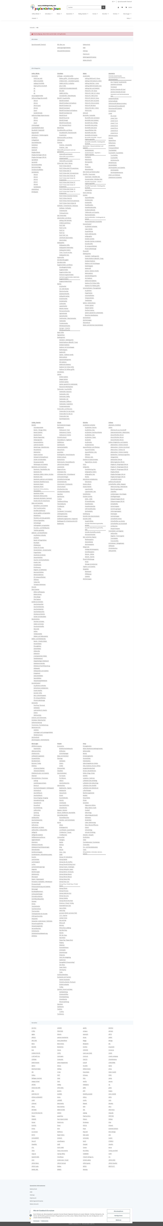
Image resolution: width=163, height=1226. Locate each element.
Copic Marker (89, 229)
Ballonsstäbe (86, 751)
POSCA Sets (88, 110)
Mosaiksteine (37, 449)
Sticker (33, 904)
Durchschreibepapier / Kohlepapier (44, 788)
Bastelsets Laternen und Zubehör (43, 479)
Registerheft (35, 132)
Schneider (86, 1138)
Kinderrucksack (61, 457)
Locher (33, 864)
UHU (33, 1160)
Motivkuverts (35, 874)
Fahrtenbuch (37, 790)
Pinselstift (86, 251)
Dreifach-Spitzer (64, 382)
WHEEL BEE (35, 1169)
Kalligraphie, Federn (90, 472)
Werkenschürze (38, 735)
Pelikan (111, 1119)
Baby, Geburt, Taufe (90, 807)
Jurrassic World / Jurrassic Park (68, 913)
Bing (60, 847)
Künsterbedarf (87, 224)
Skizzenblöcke (89, 542)
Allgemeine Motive (90, 805)
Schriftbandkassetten (38, 899)
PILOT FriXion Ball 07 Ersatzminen (68, 168)
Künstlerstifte (89, 244)
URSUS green (86, 1163)
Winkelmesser (113, 162)
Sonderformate (38, 113)
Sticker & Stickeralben (40, 459)
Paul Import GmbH (62, 1119)
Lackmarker (62, 303)
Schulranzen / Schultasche (64, 484)
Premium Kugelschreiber (66, 274)
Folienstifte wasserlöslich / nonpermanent (66, 157)
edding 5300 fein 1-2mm (92, 83)
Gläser (61, 825)
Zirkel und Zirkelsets (114, 175)
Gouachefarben (38, 557)
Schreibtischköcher (37, 896)
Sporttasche (60, 496)
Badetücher (60, 523)
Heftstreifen (114, 533)
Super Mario (62, 967)
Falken (33, 1075)
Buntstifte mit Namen (91, 135)
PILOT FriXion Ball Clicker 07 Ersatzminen (67, 185)
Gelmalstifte (88, 190)
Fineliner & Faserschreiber (90, 459)
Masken (85, 795)
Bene (33, 1043)
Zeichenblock (86, 317)
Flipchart (34, 775)
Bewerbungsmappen (117, 489)
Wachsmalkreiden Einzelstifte (93, 221)
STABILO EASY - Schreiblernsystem (69, 81)
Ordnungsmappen (116, 511)
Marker (59, 284)
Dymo (110, 1065)
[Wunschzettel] (122, 7)
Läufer (85, 1100)
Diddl (60, 854)
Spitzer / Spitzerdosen (89, 303)
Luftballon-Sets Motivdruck (90, 788)
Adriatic (111, 1031)
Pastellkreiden (89, 205)
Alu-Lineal (113, 116)
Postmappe (114, 514)
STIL (33, 1147)
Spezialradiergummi (65, 359)
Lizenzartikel (60, 837)
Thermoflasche (61, 504)
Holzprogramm (38, 440)
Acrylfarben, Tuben (90, 437)
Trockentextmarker (64, 406)
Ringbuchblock (36, 152)
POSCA (85, 1125)
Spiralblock (35, 160)
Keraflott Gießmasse (39, 510)
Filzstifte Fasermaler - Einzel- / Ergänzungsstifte (93, 182)
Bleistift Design (63, 120)
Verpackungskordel (37, 926)
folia (84, 1078)
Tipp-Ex (34, 1154)
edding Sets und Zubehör (92, 88)
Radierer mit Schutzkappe (66, 347)
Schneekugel (37, 523)
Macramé (36, 629)
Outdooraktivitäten (62, 974)
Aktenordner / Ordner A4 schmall (120, 447)
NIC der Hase (63, 935)
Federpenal (60, 427)
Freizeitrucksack (61, 437)
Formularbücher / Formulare (40, 778)
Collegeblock (35, 140)
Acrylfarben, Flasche (90, 427)
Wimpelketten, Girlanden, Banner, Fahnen (92, 853)
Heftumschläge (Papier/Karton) (40, 115)
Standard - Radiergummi (66, 340)
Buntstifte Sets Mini (90, 132)
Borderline (60, 1047)
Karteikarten (35, 172)
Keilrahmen (88, 481)
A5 (34, 91)
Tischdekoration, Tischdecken (91, 842)
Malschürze (88, 159)
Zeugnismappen (115, 528)
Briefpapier (35, 192)
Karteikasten (37, 187)
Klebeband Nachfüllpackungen (40, 847)
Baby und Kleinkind (62, 756)
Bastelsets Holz (38, 477)
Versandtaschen (36, 928)
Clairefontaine (113, 1059)
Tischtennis (60, 1014)
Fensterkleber (38, 643)
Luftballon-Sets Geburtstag (90, 783)
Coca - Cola (62, 852)
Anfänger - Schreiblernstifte (65, 76)
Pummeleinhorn (64, 947)
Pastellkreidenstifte (90, 207)
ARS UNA (34, 1040)
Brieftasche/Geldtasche (66, 748)
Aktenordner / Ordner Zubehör (119, 452)
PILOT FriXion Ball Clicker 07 (67, 182)
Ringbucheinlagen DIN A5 (39, 157)
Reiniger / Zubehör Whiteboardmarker (64, 329)
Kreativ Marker (38, 690)
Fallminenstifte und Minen (64, 137)
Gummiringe (35, 822)
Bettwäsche (62, 790)
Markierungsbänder (88, 793)
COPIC (59, 1053)
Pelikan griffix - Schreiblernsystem (69, 78)
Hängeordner (114, 457)
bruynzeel (111, 1047)
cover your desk (87, 1053)
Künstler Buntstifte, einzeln (93, 532)
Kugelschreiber (63, 270)
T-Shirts (59, 499)
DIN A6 (36, 108)
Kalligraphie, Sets (90, 474)
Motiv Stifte (60, 332)
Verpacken (35, 918)
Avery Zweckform (62, 1040)
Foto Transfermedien (40, 508)
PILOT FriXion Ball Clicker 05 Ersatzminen (67, 179)
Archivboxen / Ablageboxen (116, 543)
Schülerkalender (62, 481)
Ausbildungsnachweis (40, 783)
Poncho (61, 800)
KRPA (110, 1097)
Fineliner (59, 142)
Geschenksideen (62, 773)
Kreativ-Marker (87, 486)
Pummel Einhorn (113, 1128)
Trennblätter (114, 538)
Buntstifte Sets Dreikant (91, 120)
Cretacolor (60, 1059)
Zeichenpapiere (89, 544)
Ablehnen (118, 1220)
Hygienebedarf (36, 840)
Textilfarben (88, 300)
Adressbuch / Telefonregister (40, 135)
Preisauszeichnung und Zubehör (41, 886)
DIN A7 (36, 182)
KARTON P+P (35, 1094)
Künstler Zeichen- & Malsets (93, 241)
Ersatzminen (62, 135)
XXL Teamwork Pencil (65, 125)
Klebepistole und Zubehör (41, 671)
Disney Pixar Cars (64, 881)
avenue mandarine (62, 1037)
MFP (84, 1106)
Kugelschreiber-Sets (65, 272)
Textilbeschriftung (62, 501)
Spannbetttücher (64, 805)
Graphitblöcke (89, 231)
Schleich (59, 1138)
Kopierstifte (60, 257)
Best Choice (60, 1043)
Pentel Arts (60, 1122)
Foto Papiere (37, 599)
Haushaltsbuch (38, 795)
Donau (59, 1065)
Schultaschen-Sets (62, 489)
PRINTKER (60, 1031)
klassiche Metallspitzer (91, 315)
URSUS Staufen (113, 1163)
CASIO (110, 1053)
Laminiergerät (36, 862)
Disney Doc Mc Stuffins (65, 862)
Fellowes (85, 1075)
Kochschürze (61, 459)
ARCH (110, 1034)
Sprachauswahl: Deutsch (125, 1)
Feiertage (60, 758)
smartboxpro (61, 1141)
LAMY (33, 1100)
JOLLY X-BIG (62, 86)
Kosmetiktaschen (64, 817)
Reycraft (85, 1132)
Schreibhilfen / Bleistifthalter (67, 95)
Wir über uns (61, 44)
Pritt (58, 1128)
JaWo (84, 1087)
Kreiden (85, 195)
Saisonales (35, 703)
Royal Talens (60, 1135)
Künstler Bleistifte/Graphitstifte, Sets (94, 528)
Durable (85, 1065)
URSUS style (35, 1166)
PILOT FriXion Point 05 (65, 198)
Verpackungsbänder (37, 923)
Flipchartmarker (63, 291)
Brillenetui (62, 751)
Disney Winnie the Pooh (66, 900)
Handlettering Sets (90, 469)
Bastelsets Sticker (39, 493)
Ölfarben (36, 579)
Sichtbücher (114, 526)
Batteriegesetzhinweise (89, 57)
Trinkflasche (60, 506)
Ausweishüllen (36, 758)
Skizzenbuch (86, 322)
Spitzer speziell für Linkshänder (68, 384)
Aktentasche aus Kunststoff (118, 430)
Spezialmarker (63, 316)
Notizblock (35, 145)
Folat (58, 1078)
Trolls (60, 972)
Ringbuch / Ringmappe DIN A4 (119, 464)
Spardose (60, 494)
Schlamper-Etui (61, 472)
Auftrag (36, 780)
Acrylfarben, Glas (90, 430)
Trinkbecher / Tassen (65, 832)
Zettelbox (34, 936)
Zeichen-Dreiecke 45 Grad (118, 89)
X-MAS (61, 766)
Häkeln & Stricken (39, 624)
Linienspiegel (35, 125)
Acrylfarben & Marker (91, 226)
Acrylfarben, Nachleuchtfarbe (93, 432)
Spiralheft (34, 162)
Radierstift (62, 352)
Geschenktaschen (64, 783)
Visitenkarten (35, 931)
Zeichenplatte (114, 170)
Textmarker (62, 321)
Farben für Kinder (39, 547)
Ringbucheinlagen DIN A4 (39, 155)
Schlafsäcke (62, 803)
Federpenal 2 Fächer (65, 432)
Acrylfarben (88, 290)
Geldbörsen (60, 442)
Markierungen (36, 872)
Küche (59, 822)
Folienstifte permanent (65, 154)
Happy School (35, 1081)
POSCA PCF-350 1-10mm (92, 108)
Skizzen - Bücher (89, 557)
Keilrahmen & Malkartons (41, 688)
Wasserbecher (89, 169)
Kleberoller (37, 651)
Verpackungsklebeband (40, 680)
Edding (59, 1069)
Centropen (60, 1056)
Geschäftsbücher (36, 142)
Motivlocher (37, 452)
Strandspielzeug (64, 997)
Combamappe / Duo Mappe (118, 494)
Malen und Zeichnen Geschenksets (93, 325)
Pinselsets (88, 167)
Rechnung (36, 815)
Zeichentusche (115, 160)
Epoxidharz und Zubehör (41, 505)
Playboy (61, 942)
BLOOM (34, 1047)
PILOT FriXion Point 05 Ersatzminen (69, 201)
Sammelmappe (115, 516)
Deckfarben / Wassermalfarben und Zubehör (93, 147)
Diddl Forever (35, 1062)
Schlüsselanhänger (62, 477)
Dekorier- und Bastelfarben (39, 533)
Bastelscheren (38, 435)
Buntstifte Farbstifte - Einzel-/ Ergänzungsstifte (93, 138)
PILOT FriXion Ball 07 (65, 166)
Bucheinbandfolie (37, 164)
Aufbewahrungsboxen (38, 756)
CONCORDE (112, 1062)
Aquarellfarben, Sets (91, 452)
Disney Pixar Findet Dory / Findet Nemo (68, 885)
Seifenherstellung (37, 722)
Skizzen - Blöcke (89, 554)
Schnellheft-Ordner (116, 479)
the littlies (86, 1150)
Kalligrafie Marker (64, 296)
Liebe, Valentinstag (90, 822)
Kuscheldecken (63, 798)
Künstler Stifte (38, 693)
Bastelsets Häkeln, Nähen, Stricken (43, 474)
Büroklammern (36, 761)
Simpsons (62, 955)
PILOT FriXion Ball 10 (65, 171)
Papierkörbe (37, 748)
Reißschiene (112, 143)
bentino (111, 1028)
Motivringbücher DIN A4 (117, 462)
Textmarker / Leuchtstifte (64, 389)
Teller (84, 840)
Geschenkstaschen (39, 611)
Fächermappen (115, 506)
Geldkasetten (35, 817)
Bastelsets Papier (38, 484)
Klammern (35, 842)
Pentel (33, 1122)
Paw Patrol (62, 937)
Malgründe (86, 547)
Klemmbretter (36, 849)
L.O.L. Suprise (63, 915)
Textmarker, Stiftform (65, 401)
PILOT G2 (61, 233)
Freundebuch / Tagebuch (64, 440)
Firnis (84, 464)
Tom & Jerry (62, 969)
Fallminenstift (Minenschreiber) (117, 103)
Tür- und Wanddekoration (90, 847)
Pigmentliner (61, 335)
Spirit (84, 1141)
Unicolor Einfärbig (90, 832)
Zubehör (87, 576)
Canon (59, 1050)
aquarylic (85, 1034)
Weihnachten (37, 715)
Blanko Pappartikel (39, 437)
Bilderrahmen (38, 594)
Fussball (87, 810)
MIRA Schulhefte (38, 81)
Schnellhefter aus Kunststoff (119, 523)
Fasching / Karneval (39, 705)
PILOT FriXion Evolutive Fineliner (68, 196)
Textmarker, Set (63, 399)
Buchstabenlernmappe (63, 425)
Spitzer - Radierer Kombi (66, 354)
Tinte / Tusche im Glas (65, 252)
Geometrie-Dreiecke (116, 84)
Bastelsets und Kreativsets (39, 467)
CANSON (85, 1050)
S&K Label (86, 1135)
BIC (109, 1043)
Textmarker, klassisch (65, 391)
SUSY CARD (60, 1147)
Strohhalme (86, 837)
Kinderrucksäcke (64, 984)
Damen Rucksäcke (64, 979)
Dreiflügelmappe (115, 496)
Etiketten (34, 766)
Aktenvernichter (36, 751)
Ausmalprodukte (38, 427)
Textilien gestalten (39, 530)
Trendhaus (60, 1157)
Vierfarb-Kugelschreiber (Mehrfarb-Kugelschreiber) (69, 278)
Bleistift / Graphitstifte (63, 98)
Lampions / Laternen (89, 778)
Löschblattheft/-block (38, 127)
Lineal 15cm (114, 118)
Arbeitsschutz (35, 753)
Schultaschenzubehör (63, 491)
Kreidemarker (63, 301)
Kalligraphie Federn (65, 250)
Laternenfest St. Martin (40, 710)
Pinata (85, 800)
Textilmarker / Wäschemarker (67, 318)
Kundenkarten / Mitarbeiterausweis (42, 854)
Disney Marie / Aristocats (66, 872)
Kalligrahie (86, 467)
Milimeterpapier (113, 135)
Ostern (36, 712)
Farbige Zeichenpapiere (91, 549)
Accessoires (60, 746)
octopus (85, 1031)
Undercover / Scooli (62, 1160)
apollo (84, 1028)
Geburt (61, 780)
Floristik (34, 587)
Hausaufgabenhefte (37, 95)
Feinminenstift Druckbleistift (117, 106)
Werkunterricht (36, 727)
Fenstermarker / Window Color (93, 179)
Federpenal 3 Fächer (65, 435)
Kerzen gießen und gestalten (42, 513)
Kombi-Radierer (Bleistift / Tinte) (68, 342)
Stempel (34, 901)
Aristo (84, 1037)
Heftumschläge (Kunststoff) (39, 98)
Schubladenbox (113, 548)
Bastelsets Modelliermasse (41, 481)
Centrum (85, 1056)
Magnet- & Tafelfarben (40, 570)
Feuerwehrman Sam (65, 905)
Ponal (58, 1125)
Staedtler (34, 1144)
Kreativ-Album (87, 484)
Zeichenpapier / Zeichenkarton (40, 740)
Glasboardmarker (64, 293)
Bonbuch (36, 785)
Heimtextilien (61, 785)
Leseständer (60, 467)
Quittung (36, 812)
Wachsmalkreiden (90, 215)
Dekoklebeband (38, 658)
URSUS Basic (35, 1163)
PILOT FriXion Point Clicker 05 (67, 203)
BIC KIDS (61, 91)
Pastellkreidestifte (90, 506)
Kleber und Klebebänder (39, 639)
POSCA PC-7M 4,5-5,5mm (92, 103)
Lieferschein (37, 810)
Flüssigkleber (37, 646)
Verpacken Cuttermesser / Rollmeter (42, 921)
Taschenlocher (36, 906)
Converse (111, 1050)
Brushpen (36, 542)
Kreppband (37, 673)
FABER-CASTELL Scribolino (66, 83)
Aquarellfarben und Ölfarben (91, 447)
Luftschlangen (87, 790)
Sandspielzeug (63, 992)
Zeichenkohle (89, 511)
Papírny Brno (86, 1116)
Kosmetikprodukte (62, 815)
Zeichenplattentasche (117, 172)
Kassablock (37, 805)
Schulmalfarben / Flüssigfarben (92, 288)
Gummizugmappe (116, 509)
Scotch (110, 1138)
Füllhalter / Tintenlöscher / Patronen (67, 205)
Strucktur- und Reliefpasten (41, 528)
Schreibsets (60, 372)
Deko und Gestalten (37, 503)
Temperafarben (89, 298)
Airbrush (85, 113)
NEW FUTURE (61, 1110)
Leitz (110, 1100)
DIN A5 (36, 103)
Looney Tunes (63, 918)
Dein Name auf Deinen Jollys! (91, 172)
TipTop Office (61, 1154)
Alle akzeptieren (118, 1211)
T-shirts (61, 1011)
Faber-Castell (112, 1072)
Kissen (61, 795)
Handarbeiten (36, 619)
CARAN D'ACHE (36, 1053)
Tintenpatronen (63, 213)
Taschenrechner (36, 909)
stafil (58, 1144)
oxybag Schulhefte (39, 83)
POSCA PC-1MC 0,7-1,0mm (92, 93)
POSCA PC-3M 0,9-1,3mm (92, 98)
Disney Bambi (63, 859)
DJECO (33, 1065)
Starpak (85, 1144)
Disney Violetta (63, 898)
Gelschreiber (63, 240)
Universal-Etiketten (39, 768)
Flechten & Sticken (39, 621)
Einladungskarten (88, 756)
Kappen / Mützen (62, 810)
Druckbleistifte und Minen (64, 130)
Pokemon (62, 945)
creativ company (113, 1056)
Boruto (61, 849)
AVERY (110, 1037)
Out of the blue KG (37, 1113)
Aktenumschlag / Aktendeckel (119, 486)
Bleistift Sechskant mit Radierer (68, 110)
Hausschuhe (60, 449)
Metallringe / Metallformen (41, 447)
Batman (61, 844)
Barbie (61, 842)
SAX (110, 1135)
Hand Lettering (87, 192)
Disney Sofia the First (65, 893)
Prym (84, 1128)
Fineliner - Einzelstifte (65, 145)
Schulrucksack (61, 486)
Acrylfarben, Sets (90, 435)
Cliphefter (113, 491)
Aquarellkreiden (89, 197)
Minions (61, 925)
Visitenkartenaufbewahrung (40, 933)
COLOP (85, 1062)
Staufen (111, 1144)
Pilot (110, 1122)
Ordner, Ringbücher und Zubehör (118, 442)
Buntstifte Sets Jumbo (91, 125)
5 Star (59, 1072)
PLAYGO (34, 1125)
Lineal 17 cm (114, 123)
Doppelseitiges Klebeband (41, 661)
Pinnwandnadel (36, 884)
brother (85, 1047)
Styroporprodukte (39, 462)
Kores (59, 1097)
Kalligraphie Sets (64, 255)
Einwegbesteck (87, 746)
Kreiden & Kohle (89, 239)
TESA (33, 1150)
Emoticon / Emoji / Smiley (66, 903)
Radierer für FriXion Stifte (66, 367)
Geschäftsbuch (38, 793)
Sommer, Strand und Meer (64, 989)
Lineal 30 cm (114, 128)
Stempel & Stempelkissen (41, 457)
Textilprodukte (38, 634)
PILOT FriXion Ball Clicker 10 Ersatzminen (67, 192)
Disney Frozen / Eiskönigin (66, 867)
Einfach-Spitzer (63, 377)
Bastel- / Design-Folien (40, 430)
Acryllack (36, 537)
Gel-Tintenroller (61, 215)
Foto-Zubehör (35, 589)
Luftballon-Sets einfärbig (90, 780)
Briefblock (34, 137)
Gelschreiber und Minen (64, 218)
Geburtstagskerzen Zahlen (90, 763)
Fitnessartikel (61, 768)
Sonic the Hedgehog (65, 957)
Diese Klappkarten (62, 1062)
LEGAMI (59, 1028)
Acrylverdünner (89, 444)
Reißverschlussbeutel (115, 481)
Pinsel (86, 164)
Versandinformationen (63, 51)
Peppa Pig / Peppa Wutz (66, 940)
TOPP (110, 1154)
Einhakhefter (114, 504)
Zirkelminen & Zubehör (115, 177)
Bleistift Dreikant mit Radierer (67, 103)
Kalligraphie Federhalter (66, 247)
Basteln (34, 425)
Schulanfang (88, 830)
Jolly (33, 1091)
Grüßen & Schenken (37, 602)
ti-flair (33, 1031)
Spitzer (59, 374)
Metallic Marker (63, 308)
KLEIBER (59, 1094)
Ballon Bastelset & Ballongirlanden (93, 748)
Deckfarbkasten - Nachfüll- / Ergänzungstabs (93, 153)
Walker (59, 1166)
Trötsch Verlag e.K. (88, 1157)
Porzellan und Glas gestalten (42, 518)
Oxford (59, 1113)
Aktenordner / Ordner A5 (118, 449)
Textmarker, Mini (64, 394)
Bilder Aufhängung (39, 592)
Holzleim (36, 730)
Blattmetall (88, 571)
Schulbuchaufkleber (37, 169)
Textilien (59, 1009)
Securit (34, 1141)
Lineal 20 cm (114, 125)
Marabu (111, 1103)
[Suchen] (103, 7)
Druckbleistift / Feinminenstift (67, 132)
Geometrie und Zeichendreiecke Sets (120, 95)
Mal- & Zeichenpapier (40, 695)
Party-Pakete (86, 798)
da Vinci (34, 1028)
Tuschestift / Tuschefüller (116, 153)
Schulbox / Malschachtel (39, 720)
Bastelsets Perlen (38, 486)
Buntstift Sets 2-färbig (91, 123)
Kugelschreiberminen (65, 281)
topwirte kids (35, 1157)
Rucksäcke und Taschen (64, 977)
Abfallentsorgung (37, 746)
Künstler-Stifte (87, 518)
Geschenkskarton (38, 609)
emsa (110, 1069)
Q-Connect (35, 1132)
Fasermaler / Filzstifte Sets (92, 177)
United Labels (87, 1160)
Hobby (59, 1084)
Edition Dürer (87, 1069)
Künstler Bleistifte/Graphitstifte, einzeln (94, 524)
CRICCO (85, 1059)
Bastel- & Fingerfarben (40, 540)
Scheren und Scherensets (39, 717)
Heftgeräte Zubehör (37, 835)
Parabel (111, 138)
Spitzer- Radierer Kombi (92, 271)
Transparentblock (114, 148)
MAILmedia (60, 1103)
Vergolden (86, 569)
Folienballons (86, 761)
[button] (118, 7)
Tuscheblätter (112, 150)
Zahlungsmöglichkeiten (64, 47)
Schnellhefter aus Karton (118, 521)
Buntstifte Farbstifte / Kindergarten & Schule (95, 142)
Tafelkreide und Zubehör (92, 212)
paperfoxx (60, 1116)
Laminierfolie (35, 859)
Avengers (62, 840)
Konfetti (85, 775)
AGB (84, 47)
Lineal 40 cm (114, 130)
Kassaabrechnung (39, 800)
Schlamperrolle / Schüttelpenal (66, 474)
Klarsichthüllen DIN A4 (117, 437)
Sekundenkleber (38, 675)
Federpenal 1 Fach (64, 430)
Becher (85, 753)
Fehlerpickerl (61, 140)
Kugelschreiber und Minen (65, 265)
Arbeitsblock (35, 189)
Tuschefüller (114, 155)
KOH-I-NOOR (112, 1094)
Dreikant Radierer (64, 345)
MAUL (33, 1106)
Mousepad (35, 876)
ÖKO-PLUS (111, 1110)
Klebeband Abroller (39, 663)
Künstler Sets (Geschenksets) (91, 516)
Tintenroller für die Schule (66, 411)
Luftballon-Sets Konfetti (89, 785)
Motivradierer (63, 357)
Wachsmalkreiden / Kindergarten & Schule (95, 218)
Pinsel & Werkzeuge (90, 248)
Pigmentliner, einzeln (91, 462)
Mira (110, 1106)
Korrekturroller (61, 262)
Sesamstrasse (63, 952)
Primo (33, 1128)
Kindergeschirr (63, 827)
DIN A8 (36, 184)
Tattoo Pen (37, 582)
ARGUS (34, 1037)
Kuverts (34, 857)
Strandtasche (63, 999)
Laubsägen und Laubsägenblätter (43, 732)
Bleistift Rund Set (64, 118)
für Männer (62, 778)
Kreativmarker (63, 298)
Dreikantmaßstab (113, 98)
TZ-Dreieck (114, 87)
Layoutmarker (63, 306)
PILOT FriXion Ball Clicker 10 (67, 189)
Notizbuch (35, 147)
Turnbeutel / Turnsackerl (64, 511)
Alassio (59, 1034)
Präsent (111, 1125)
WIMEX (59, 1169)
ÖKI (84, 1110)
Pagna (33, 1116)
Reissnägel (35, 889)
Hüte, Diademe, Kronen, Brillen (91, 766)
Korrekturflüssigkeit (62, 260)
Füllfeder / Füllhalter (65, 208)
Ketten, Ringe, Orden (89, 773)
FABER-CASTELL (63, 93)
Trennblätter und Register (116, 531)
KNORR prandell (87, 1094)
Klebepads (37, 668)
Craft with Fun (36, 1056)
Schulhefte (35, 76)
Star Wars (62, 965)
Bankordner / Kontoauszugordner (120, 454)
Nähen (36, 631)
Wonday (85, 1169)
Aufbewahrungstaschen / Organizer (67, 518)
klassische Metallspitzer (66, 386)
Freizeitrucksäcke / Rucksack (67, 982)
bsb (33, 1050)
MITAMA (34, 1110)
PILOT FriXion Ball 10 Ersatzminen (68, 173)
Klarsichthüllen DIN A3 (117, 435)
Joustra (59, 1091)
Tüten (84, 849)
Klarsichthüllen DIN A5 (117, 440)
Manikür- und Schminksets (67, 820)
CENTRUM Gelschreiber (66, 237)
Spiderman (62, 960)
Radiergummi (61, 337)
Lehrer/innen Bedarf (63, 464)
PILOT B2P (62, 225)
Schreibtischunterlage (63, 479)
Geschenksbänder (39, 606)
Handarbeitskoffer (39, 626)
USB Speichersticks (37, 916)
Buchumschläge (36, 167)
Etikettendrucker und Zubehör (40, 773)
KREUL (85, 1097)
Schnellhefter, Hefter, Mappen (117, 484)
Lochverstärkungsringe (38, 867)
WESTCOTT (112, 1166)
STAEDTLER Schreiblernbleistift (68, 88)
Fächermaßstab (113, 101)
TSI (109, 1157)
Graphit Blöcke (89, 521)
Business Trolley (36, 763)
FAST (58, 1075)
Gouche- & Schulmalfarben (41, 560)
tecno (110, 1147)
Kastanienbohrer (38, 442)
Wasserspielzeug (64, 1001)
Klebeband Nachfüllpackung (42, 666)
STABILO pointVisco (64, 223)
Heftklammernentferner (38, 837)
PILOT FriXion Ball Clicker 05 (67, 175)
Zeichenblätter (113, 165)
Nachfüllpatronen (64, 418)
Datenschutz (44, 1220)
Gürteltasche (61, 444)
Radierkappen (63, 349)
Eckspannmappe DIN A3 (117, 499)
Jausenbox (60, 452)
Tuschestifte (114, 157)
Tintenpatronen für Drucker (39, 913)
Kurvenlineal (112, 111)
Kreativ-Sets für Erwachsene (42, 500)
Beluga (110, 1040)
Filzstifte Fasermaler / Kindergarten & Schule (95, 186)
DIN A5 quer (37, 105)
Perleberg (85, 1122)
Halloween (37, 708)
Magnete (34, 869)
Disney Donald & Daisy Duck (67, 864)
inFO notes (60, 1087)
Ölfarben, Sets (89, 457)
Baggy (84, 1040)
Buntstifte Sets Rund (91, 127)
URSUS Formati (61, 1163)
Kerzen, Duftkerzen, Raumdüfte (66, 812)
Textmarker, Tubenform (66, 404)
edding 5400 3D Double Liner (93, 86)
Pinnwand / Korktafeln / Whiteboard (42, 881)
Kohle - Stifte (88, 499)
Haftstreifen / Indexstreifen (39, 830)
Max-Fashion (61, 1106)
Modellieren (37, 515)
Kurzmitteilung (38, 807)
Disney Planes (63, 888)
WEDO (85, 1166)
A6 (34, 93)
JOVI (84, 1091)
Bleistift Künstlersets (65, 123)
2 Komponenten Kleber (40, 656)
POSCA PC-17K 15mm (91, 91)
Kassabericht (37, 803)
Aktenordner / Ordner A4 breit (119, 444)
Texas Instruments (62, 1150)
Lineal (110, 113)
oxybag (85, 1113)
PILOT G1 (61, 230)
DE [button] (113, 1)
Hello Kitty (62, 910)
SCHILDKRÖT (35, 1138)
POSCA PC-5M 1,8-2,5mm (92, 100)
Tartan (85, 1147)
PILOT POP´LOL (63, 235)
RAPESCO (60, 1132)
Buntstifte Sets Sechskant (92, 118)
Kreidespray (37, 567)
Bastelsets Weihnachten (40, 496)
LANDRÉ (59, 1100)
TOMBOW (85, 1154)
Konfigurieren (119, 1215)
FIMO (110, 1075)
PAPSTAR (111, 1116)
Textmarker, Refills (64, 396)
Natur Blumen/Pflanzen (91, 825)
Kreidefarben (37, 565)
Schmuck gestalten (39, 520)
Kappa (110, 1091)
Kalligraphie (60, 242)
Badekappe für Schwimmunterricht (67, 521)
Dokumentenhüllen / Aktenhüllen (120, 432)
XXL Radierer (63, 362)
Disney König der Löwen (66, 869)
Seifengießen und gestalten (41, 525)
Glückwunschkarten (39, 614)
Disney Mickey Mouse (65, 874)
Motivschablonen (38, 574)
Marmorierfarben (39, 572)
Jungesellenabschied (89, 768)
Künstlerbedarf (36, 683)
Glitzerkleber (37, 648)
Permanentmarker (64, 311)
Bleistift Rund (63, 115)
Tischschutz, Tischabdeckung (40, 725)
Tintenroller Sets (64, 416)
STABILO (111, 1141)
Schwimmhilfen (63, 994)
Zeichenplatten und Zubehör (117, 167)
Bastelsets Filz (38, 472)
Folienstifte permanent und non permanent (66, 150)
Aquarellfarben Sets (90, 130)
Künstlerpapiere (89, 552)
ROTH (33, 1135)
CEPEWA (34, 1059)
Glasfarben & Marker (40, 555)
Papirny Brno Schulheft (40, 86)
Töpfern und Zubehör (89, 566)
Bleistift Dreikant (64, 100)
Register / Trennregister (117, 536)
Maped (85, 1103)
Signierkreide (63, 313)
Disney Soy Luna (64, 896)
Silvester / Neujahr (88, 835)
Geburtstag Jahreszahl (91, 815)
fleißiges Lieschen (37, 1078)
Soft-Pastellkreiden (90, 509)
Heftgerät (34, 832)
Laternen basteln (38, 444)
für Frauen (62, 775)
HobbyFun (86, 1084)
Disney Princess (63, 891)
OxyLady (111, 1113)
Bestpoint (85, 1043)
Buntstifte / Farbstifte (89, 115)
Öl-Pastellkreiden (90, 501)
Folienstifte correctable (65, 161)
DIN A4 (36, 100)
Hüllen (110, 427)
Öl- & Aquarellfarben (91, 246)
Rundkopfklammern (37, 891)
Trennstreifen (114, 541)
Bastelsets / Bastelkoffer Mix (42, 469)
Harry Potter (62, 908)
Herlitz (85, 1081)
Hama (110, 1078)
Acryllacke (88, 440)
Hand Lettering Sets (90, 234)
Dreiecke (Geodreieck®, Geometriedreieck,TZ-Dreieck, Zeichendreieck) (117, 77)
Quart (35, 110)
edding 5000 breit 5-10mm (92, 78)
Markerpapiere (89, 539)
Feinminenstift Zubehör (115, 108)
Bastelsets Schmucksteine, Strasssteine (41, 490)
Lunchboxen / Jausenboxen (67, 830)
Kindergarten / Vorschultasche (66, 454)
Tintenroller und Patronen (64, 409)
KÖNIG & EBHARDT (37, 1097)
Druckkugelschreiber (65, 267)
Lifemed (34, 1103)
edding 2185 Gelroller (65, 220)
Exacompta (86, 1072)
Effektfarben (37, 545)
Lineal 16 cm (114, 121)
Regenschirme (61, 469)
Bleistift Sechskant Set (65, 113)
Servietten (86, 803)
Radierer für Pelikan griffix (66, 369)
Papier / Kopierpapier (38, 879)
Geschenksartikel (38, 604)
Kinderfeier (88, 820)
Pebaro (85, 1119)
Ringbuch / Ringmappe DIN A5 (119, 467)
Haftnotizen (35, 825)
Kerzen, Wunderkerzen (89, 770)
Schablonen (112, 145)
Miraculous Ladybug (65, 928)
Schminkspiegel (63, 753)
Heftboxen (111, 546)
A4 (34, 88)
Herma (110, 1081)
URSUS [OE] (112, 1160)
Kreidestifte (88, 202)
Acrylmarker (62, 286)
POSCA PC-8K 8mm (90, 105)
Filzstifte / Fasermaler (89, 174)
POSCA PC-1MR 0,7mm (91, 95)
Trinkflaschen (63, 835)
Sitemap (85, 51)
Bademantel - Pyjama (65, 788)
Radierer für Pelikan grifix (92, 285)
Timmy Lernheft (113, 1150)
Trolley (59, 509)
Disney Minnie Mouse (65, 876)
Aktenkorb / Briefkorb (115, 425)
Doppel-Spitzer (63, 379)
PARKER (34, 1119)
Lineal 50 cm (114, 133)
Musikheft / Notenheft (38, 130)
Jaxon (110, 1087)
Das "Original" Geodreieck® (118, 82)
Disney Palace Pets (64, 879)
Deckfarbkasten (89, 150)
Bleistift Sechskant (64, 108)
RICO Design (112, 1132)
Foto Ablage (37, 597)
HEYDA (33, 1084)
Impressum (36, 1220)
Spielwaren (60, 1006)
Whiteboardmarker (64, 326)
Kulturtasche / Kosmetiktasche (66, 462)
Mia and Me (62, 920)
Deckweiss (88, 157)
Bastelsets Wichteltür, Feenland (43, 498)
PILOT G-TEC (62, 228)
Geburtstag (88, 812)
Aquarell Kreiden (90, 449)
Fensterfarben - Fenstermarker (42, 550)
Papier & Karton (38, 454)
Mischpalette (88, 162)
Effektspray (88, 574)
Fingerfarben (88, 293)
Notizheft (34, 150)
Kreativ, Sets (37, 562)
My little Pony (63, 930)
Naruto (61, 932)
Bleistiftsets (60, 127)
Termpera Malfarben (40, 584)
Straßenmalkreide (90, 210)
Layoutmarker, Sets (90, 491)
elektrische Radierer (65, 364)
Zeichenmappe (87, 320)
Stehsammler (112, 550)
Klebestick (36, 653)
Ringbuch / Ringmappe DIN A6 (119, 469)
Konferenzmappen (37, 852)
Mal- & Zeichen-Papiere (89, 537)
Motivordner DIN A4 (116, 459)
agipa (33, 1034)
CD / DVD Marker (64, 289)
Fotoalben (60, 770)
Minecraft (62, 923)
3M (32, 1072)
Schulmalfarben (89, 295)
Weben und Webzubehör (41, 636)
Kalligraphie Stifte (64, 245)
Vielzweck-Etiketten (39, 770)
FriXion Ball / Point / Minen (64, 163)
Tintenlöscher (63, 210)
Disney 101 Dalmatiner (65, 857)
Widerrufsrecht (87, 60)
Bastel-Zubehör (38, 432)
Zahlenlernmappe (62, 516)
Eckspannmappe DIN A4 (117, 501)
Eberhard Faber (36, 1069)
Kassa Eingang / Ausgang (41, 798)
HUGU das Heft (38, 78)
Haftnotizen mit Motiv (38, 827)
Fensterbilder (87, 758)
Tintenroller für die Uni (66, 414)
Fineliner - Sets (63, 147)
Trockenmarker (63, 323)
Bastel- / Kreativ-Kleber (40, 641)
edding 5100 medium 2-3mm (93, 81)
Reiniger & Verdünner (91, 564)
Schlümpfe (62, 950)
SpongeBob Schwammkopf (66, 962)
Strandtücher (63, 807)
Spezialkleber (37, 678)
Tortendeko (86, 844)
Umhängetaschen (62, 514)
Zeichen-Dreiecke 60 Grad (118, 92)
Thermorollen (35, 911)
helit (58, 1081)
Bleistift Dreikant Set (65, 105)
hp (109, 1084)
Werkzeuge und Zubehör (41, 464)
